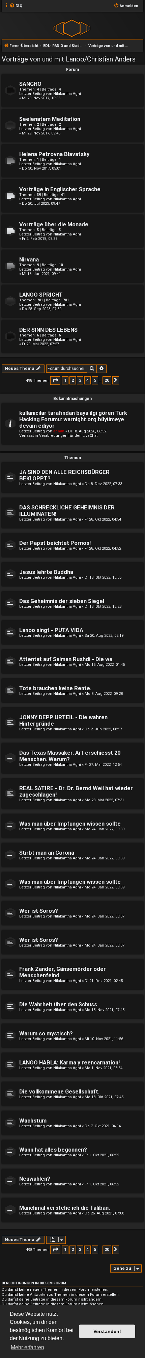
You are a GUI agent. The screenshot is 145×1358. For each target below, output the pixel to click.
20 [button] (107, 380)
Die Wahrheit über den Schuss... (60, 1004)
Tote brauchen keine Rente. (55, 688)
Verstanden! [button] (107, 1331)
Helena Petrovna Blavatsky (54, 154)
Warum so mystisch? (46, 1033)
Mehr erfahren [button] (27, 1347)
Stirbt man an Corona (46, 853)
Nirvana (29, 259)
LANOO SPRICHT (41, 295)
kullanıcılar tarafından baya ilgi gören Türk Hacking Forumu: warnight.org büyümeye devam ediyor (73, 419)
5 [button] (95, 380)
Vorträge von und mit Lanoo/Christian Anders (69, 59)
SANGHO (30, 84)
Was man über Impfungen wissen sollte (70, 824)
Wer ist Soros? (38, 911)
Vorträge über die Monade (53, 224)
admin (58, 431)
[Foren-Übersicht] (72, 28)
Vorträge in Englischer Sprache (59, 189)
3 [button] (80, 380)
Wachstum (33, 1120)
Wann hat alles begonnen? (53, 1150)
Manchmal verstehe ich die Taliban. (64, 1208)
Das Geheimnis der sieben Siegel (61, 601)
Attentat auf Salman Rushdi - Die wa (65, 659)
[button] (55, 380)
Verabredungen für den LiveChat (68, 435)
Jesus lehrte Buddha (46, 572)
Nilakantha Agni (67, 94)
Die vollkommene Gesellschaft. (59, 1091)
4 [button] (87, 380)
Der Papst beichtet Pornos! (55, 543)
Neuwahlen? (34, 1179)
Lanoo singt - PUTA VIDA (51, 630)
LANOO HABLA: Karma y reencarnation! (69, 1062)
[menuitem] (15, 6)
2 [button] (72, 380)
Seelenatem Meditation (49, 119)
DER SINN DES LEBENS (48, 330)
